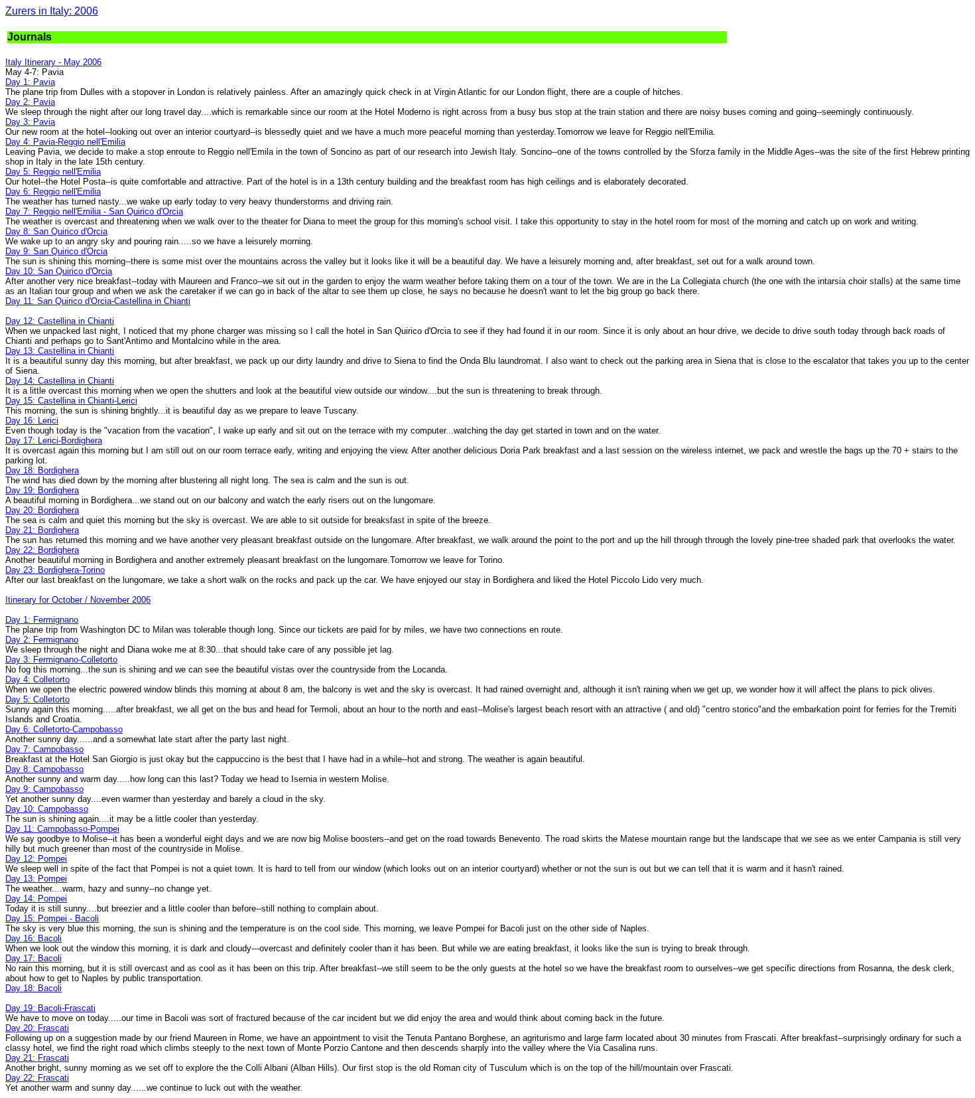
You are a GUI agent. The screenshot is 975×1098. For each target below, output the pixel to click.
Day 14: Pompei (36, 898)
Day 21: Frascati (37, 1058)
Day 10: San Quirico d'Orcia (58, 271)
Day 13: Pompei (36, 879)
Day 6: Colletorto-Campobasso (64, 729)
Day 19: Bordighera (42, 490)
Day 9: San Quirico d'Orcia (56, 251)
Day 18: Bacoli (33, 988)
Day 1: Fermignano (41, 620)
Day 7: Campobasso (44, 749)
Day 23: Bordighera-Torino (55, 570)
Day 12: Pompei (36, 859)
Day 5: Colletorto (37, 699)
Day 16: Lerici (31, 421)
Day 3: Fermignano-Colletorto (61, 660)
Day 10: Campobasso (46, 809)
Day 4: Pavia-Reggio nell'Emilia (65, 142)
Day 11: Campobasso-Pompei (62, 829)
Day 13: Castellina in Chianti (59, 351)
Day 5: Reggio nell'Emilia (53, 172)
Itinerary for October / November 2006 (78, 600)
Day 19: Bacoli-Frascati (50, 1008)
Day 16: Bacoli (33, 938)
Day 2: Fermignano (41, 640)
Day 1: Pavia (30, 82)
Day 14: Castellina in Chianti (59, 381)
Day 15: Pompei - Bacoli (52, 918)
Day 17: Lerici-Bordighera (53, 440)
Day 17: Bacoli (33, 958)
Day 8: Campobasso (44, 769)
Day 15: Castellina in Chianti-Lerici (71, 401)
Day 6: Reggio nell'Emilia (53, 191)
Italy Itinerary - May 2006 (53, 62)
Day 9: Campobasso (44, 789)
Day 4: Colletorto (37, 679)
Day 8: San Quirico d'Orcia (56, 231)
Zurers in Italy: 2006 (51, 11)
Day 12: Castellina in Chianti (59, 321)
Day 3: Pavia (30, 122)
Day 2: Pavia (30, 102)
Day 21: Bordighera (42, 530)
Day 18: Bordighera (42, 470)
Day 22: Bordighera (42, 550)
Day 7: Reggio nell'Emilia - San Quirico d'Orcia (94, 211)
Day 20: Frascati (37, 1028)
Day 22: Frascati (37, 1078)
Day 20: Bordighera (42, 510)
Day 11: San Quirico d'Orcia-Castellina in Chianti (97, 301)
